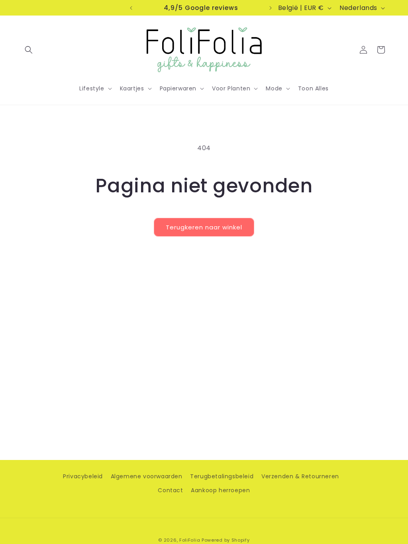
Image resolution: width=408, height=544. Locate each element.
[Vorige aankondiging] (131, 8)
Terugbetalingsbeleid (221, 476)
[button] (28, 50)
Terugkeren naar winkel (204, 227)
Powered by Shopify (226, 540)
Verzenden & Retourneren (300, 476)
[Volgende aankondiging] (270, 8)
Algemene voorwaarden (146, 476)
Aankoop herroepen (220, 490)
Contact (170, 490)
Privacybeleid (83, 476)
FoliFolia (189, 540)
